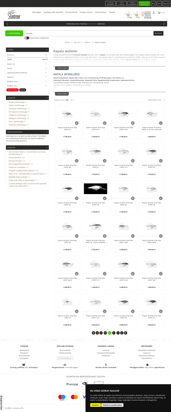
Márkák (112, 12)
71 (118, 333)
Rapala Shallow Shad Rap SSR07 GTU (95, 279)
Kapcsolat (167, 3)
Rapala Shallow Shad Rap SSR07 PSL (151, 317)
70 (114, 333)
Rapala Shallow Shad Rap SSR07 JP (67, 317)
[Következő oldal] (121, 332)
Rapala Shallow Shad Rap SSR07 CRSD (151, 241)
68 (105, 333)
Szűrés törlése (12, 90)
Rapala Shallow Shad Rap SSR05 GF (67, 128)
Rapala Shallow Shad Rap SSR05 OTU (123, 166)
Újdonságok (36, 12)
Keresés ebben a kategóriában (39, 38)
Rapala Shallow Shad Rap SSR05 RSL (123, 204)
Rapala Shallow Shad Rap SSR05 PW (95, 204)
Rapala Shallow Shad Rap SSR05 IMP (67, 166)
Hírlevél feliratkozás (65, 358)
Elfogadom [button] (95, 405)
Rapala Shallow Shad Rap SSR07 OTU (95, 317)
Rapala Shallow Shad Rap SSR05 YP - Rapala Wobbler (95, 241)
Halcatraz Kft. (18, 408)
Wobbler (87, 42)
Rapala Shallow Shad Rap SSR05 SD (67, 241)
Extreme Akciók (71, 12)
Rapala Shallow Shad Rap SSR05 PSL (67, 204)
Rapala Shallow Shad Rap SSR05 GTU (95, 128)
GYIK (159, 3)
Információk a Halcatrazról (147, 350)
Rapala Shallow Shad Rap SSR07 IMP (151, 279)
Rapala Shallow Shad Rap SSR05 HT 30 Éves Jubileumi (151, 128)
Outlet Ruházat (100, 12)
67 (101, 333)
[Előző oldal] (97, 332)
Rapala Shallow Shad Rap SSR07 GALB (67, 279)
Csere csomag (121, 3)
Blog (153, 3)
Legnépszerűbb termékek (53, 12)
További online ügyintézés (144, 3)
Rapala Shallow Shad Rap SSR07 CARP (123, 241)
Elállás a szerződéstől (132, 3)
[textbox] (94, 33)
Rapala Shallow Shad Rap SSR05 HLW (123, 128)
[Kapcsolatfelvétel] (76, 123)
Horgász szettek (86, 12)
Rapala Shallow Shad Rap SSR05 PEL (151, 166)
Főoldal (67, 42)
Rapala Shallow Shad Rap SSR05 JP (95, 166)
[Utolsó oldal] (125, 332)
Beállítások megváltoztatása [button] (112, 405)
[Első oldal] (93, 332)
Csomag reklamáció (110, 3)
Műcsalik (77, 42)
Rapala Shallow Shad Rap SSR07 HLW (123, 279)
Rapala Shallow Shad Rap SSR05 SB (151, 204)
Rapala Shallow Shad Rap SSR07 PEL (123, 317)
